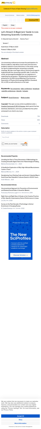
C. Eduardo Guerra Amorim (9, 39)
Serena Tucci (24, 39)
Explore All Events (31, 9)
